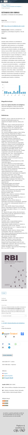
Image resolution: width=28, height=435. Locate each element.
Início (2, 5)
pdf (4, 293)
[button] (4, 344)
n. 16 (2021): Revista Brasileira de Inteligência (11, 6)
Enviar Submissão (7, 355)
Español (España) (8, 375)
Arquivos (8, 5)
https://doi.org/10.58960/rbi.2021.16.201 (14, 26)
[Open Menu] (1, 1)
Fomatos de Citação (7, 316)
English (6, 373)
